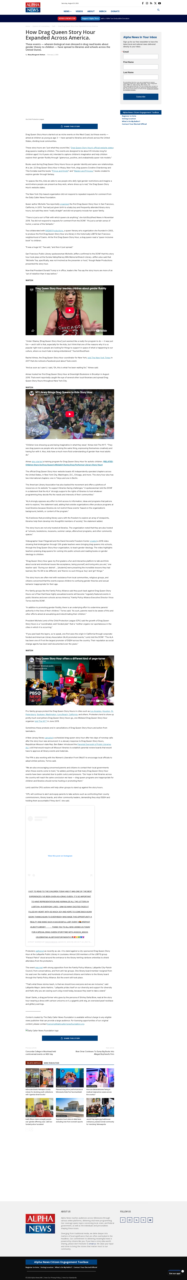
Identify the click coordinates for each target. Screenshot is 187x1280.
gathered (40, 951)
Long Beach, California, (67, 714)
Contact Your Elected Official (134, 124)
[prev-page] (27, 1129)
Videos (79, 11)
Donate (115, 11)
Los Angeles (95, 711)
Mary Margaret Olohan (36, 55)
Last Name (128, 72)
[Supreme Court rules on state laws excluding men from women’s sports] (70, 1107)
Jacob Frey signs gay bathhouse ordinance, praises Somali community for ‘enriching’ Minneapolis (100, 1121)
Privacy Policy (56, 1278)
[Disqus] (70, 1169)
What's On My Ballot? (131, 121)
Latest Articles (30, 1086)
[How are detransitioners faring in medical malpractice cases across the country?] (100, 1077)
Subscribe (140, 97)
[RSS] (151, 3)
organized (64, 204)
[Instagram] (147, 3)
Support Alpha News (90, 18)
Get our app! (174, 1273)
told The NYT (41, 721)
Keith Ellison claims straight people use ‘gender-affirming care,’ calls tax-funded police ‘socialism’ (39, 1121)
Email (126, 52)
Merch (102, 11)
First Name (128, 62)
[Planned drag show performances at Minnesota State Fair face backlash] (70, 1077)
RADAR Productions (54, 230)
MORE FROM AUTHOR (51, 1063)
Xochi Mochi (51, 942)
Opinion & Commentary (41, 26)
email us (92, 1243)
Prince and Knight (60, 171)
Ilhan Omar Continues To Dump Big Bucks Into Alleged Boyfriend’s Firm (95, 1052)
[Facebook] (143, 3)
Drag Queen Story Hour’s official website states (92, 147)
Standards (73, 1278)
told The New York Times (99, 357)
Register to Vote (129, 116)
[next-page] (31, 1129)
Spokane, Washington (46, 714)
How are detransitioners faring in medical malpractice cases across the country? (99, 1091)
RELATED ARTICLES (34, 1063)
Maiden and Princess (83, 171)
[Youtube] (159, 3)
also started (37, 461)
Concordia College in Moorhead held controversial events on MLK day (41, 1052)
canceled (49, 738)
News (66, 11)
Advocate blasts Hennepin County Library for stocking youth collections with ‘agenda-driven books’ (39, 1091)
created (93, 541)
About (91, 11)
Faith (53, 26)
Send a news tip (67, 18)
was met (39, 967)
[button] (158, 10)
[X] (155, 3)
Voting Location (129, 118)
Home (28, 26)
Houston (106, 711)
